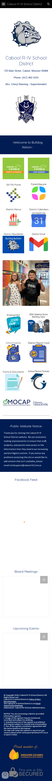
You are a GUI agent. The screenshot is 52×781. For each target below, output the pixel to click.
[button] (3, 4)
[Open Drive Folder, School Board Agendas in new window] (44, 579)
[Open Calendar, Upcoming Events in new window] (44, 636)
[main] (26, 70)
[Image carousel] (26, 283)
